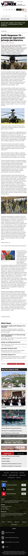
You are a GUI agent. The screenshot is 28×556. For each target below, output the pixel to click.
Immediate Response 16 (8, 354)
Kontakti (3, 522)
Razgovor (21, 472)
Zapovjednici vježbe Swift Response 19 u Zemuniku (13, 326)
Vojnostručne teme (13, 475)
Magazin (11, 22)
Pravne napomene (21, 554)
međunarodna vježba (12, 363)
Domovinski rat (11, 477)
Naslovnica (6, 472)
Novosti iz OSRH (14, 472)
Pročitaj (7, 436)
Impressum (16, 522)
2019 (16, 22)
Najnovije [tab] (20, 453)
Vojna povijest (22, 475)
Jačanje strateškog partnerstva (10, 342)
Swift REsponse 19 (20, 363)
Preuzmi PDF (20, 436)
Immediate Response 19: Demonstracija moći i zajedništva (13, 335)
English (23, 11)
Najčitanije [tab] (7, 453)
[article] (14, 380)
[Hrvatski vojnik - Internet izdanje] (14, 3)
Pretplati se (24, 522)
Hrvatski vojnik (5, 19)
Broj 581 (20, 22)
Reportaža (4, 475)
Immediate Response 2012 (9, 348)
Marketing (10, 522)
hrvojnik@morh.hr (7, 506)
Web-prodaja (14, 524)
